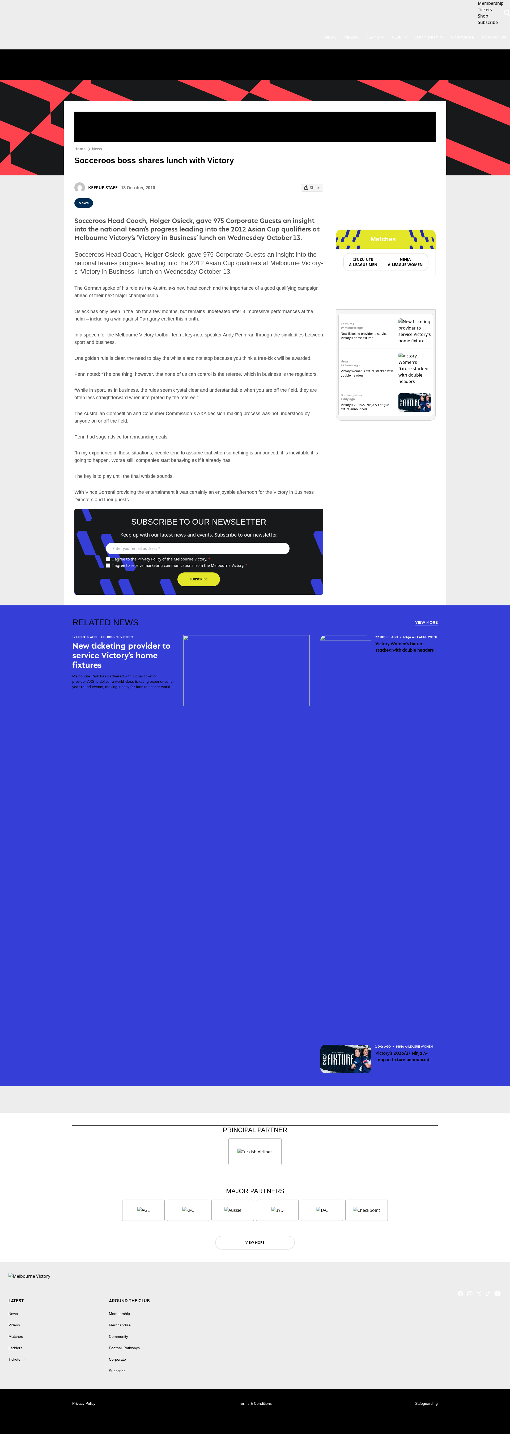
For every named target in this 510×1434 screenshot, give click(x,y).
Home (80, 148)
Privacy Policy (149, 559)
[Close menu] (494, 1417)
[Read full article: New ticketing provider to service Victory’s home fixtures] (414, 331)
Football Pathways (124, 1348)
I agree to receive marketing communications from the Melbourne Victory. (180, 565)
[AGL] (143, 1210)
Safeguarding (426, 1403)
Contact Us (494, 37)
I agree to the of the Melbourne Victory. (161, 559)
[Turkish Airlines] (255, 1152)
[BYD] (277, 1210)
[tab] (362, 262)
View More (426, 622)
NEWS (331, 37)
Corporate (462, 37)
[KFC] (188, 1210)
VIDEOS (351, 37)
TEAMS (372, 37)
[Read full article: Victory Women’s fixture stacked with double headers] (414, 369)
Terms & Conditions (255, 1403)
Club (397, 37)
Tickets (14, 1359)
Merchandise (120, 1325)
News (97, 148)
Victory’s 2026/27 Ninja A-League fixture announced (402, 1056)
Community (426, 37)
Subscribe (199, 579)
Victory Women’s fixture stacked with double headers (404, 647)
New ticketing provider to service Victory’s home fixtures (121, 655)
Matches (15, 1336)
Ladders (15, 1348)
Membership (119, 1313)
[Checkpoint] (367, 1210)
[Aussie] (233, 1210)
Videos (14, 1325)
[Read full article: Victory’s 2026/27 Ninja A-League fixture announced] (414, 402)
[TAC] (322, 1210)
